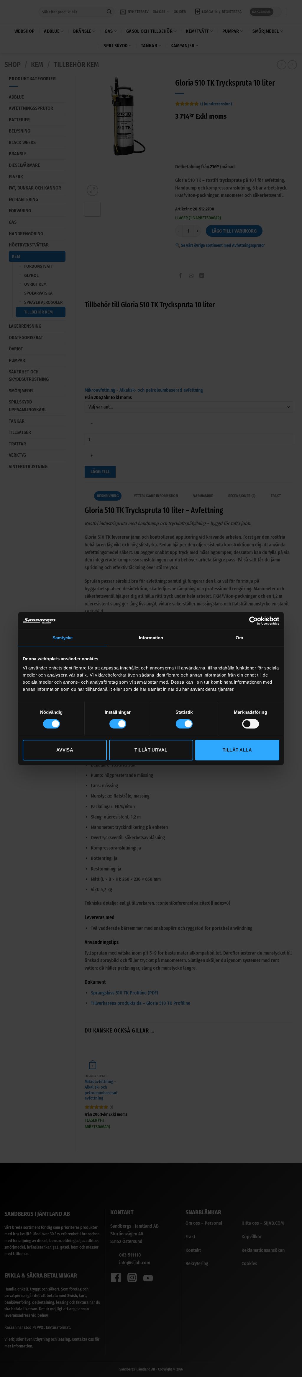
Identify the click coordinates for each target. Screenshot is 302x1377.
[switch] (117, 723)
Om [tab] (239, 637)
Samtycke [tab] (62, 637)
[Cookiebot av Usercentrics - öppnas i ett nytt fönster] (253, 620)
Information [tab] (151, 637)
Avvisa (64, 749)
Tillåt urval (150, 749)
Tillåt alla (237, 749)
